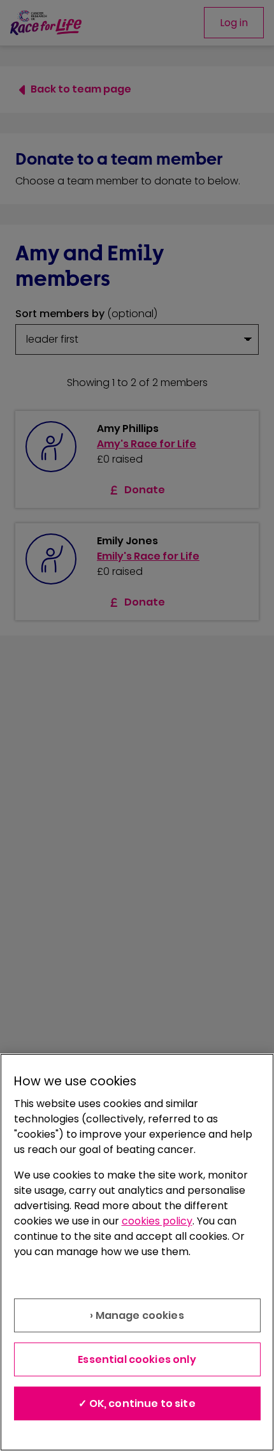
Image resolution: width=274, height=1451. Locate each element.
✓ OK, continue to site (137, 1403)
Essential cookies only (137, 1359)
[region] (137, 1252)
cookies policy (157, 1221)
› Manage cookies (137, 1315)
